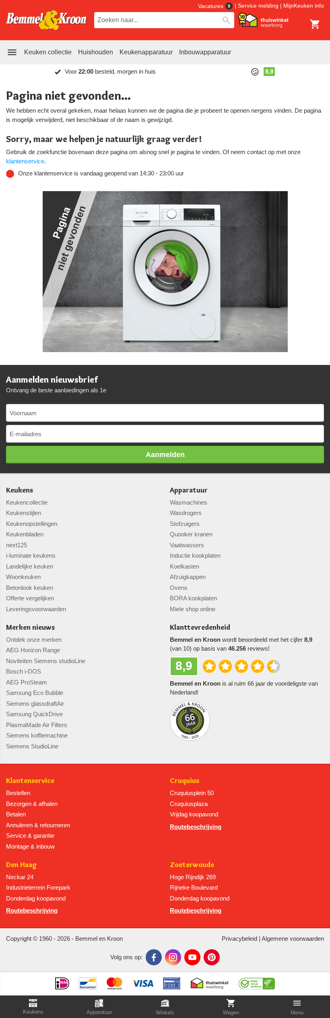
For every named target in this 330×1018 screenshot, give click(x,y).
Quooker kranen (191, 534)
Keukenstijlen (23, 512)
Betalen (16, 814)
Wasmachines (188, 502)
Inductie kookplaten (195, 555)
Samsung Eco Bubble (34, 692)
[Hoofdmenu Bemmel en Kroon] (12, 52)
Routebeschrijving (195, 826)
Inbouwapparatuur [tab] (205, 52)
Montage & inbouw (30, 846)
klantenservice (25, 161)
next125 (16, 545)
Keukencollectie (26, 502)
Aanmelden (165, 455)
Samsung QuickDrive (34, 714)
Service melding (258, 5)
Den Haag (21, 865)
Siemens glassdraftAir (35, 703)
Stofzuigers (185, 523)
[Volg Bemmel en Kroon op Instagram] (173, 957)
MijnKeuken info (303, 5)
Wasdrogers (186, 512)
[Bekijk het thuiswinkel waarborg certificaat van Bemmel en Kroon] (263, 20)
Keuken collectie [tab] (48, 52)
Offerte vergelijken (30, 598)
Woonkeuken (23, 576)
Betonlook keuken (29, 587)
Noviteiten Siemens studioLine (45, 660)
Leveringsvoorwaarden (36, 609)
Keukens (19, 490)
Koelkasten (184, 566)
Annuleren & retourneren (38, 825)
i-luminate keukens (31, 555)
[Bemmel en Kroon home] (46, 20)
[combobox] (164, 20)
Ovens (179, 587)
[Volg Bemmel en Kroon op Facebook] (154, 957)
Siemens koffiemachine (37, 735)
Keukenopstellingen (31, 523)
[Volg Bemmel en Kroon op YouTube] (192, 957)
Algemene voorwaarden (293, 938)
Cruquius (184, 781)
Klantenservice (30, 781)
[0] (315, 24)
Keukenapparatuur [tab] (146, 52)
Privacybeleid (239, 938)
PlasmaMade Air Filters (36, 724)
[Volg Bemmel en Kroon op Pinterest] (212, 957)
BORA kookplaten (193, 598)
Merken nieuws (30, 627)
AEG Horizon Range (33, 650)
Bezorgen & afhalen (32, 803)
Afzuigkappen (188, 576)
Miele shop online (192, 609)
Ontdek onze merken (34, 639)
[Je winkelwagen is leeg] (315, 24)
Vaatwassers (187, 545)
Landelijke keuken (29, 566)
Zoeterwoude (192, 865)
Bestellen (18, 792)
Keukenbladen (24, 534)
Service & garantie (30, 835)
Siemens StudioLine (32, 746)
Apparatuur (189, 490)
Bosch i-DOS (23, 671)
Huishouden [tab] (95, 52)
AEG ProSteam (26, 682)
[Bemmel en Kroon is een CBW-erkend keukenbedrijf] (257, 980)
